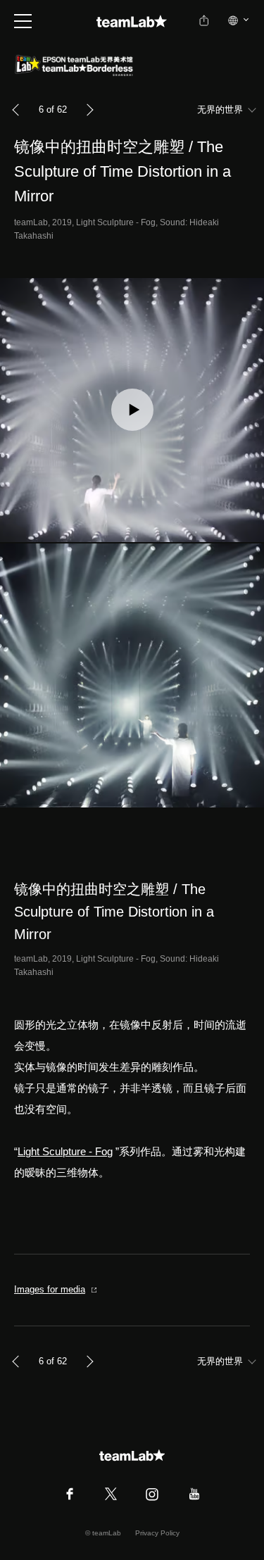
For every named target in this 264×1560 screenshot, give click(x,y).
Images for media (49, 1289)
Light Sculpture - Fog (65, 1151)
